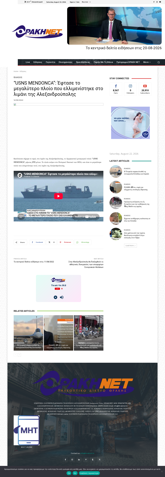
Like (115, 85)
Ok (69, 473)
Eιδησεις (23, 71)
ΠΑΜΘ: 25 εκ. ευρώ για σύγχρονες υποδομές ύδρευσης (58, 346)
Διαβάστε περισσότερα (89, 473)
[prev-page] (15, 355)
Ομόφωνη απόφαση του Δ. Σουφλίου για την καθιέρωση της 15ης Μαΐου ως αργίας (88, 345)
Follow (130, 85)
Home (16, 71)
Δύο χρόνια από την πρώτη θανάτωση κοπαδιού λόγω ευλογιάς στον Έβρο (134, 235)
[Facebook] (153, 2)
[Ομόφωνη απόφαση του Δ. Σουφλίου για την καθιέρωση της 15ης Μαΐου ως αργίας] (88, 333)
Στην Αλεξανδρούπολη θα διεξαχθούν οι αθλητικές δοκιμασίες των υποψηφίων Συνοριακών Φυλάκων (86, 264)
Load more (130, 245)
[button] (159, 62)
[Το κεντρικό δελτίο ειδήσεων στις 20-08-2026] (114, 26)
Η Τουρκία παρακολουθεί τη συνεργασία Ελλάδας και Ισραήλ (28, 346)
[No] (161, 471)
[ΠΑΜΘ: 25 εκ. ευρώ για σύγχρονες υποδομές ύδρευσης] (58, 333)
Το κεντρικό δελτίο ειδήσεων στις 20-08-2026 (124, 48)
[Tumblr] (92, 459)
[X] (99, 459)
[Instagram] (157, 2)
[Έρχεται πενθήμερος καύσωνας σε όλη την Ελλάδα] (116, 218)
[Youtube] (160, 2)
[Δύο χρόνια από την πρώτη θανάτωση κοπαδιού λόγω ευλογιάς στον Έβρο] (116, 234)
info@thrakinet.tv (87, 453)
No (75, 473)
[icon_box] (86, 2)
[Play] (55, 297)
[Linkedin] (79, 459)
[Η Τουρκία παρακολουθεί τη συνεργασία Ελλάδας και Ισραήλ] (28, 333)
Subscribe (145, 85)
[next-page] (19, 355)
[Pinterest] (85, 459)
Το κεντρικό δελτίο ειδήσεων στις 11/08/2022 (34, 262)
